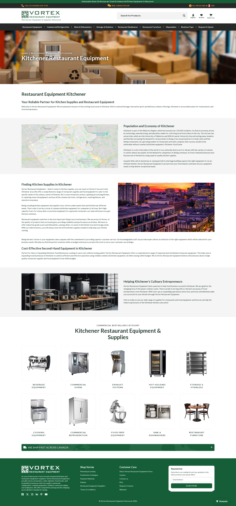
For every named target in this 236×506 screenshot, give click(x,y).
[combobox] (152, 15)
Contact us (123, 479)
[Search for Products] (184, 15)
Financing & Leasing (87, 471)
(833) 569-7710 (36, 6)
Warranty (123, 490)
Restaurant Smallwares (128, 27)
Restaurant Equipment (32, 27)
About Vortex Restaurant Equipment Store (136, 471)
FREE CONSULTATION (120, 6)
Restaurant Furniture (152, 27)
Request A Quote (206, 27)
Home (25, 53)
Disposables (171, 27)
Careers (122, 475)
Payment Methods (87, 479)
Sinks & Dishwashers (83, 27)
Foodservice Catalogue (89, 475)
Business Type (187, 27)
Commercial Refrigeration (58, 27)
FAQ (121, 482)
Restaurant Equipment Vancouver (119, 501)
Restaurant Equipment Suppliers (92, 486)
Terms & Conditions (88, 490)
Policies (83, 482)
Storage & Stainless (104, 27)
